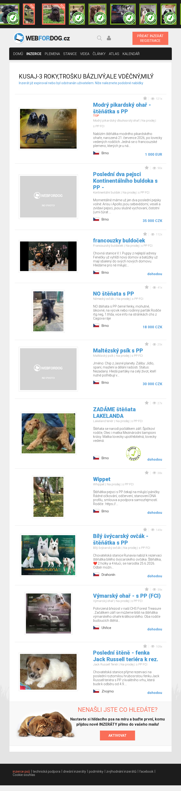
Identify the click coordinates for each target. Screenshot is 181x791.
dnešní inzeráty (74, 771)
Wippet (102, 479)
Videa (84, 54)
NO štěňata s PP (113, 294)
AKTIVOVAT (117, 735)
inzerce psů (21, 771)
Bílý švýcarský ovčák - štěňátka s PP (120, 539)
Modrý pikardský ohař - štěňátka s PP (122, 108)
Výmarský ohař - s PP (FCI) (127, 596)
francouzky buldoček (119, 240)
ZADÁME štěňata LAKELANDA (114, 412)
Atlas (114, 54)
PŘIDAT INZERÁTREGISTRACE (150, 38)
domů (18, 54)
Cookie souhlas (24, 775)
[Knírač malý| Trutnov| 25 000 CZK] (29, 14)
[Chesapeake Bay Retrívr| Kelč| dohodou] (97, 14)
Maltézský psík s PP (118, 351)
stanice (70, 54)
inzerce (33, 54)
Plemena (52, 54)
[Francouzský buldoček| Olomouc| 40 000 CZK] (77, 14)
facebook (146, 771)
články (99, 54)
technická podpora (46, 771)
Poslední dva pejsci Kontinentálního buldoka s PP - (125, 181)
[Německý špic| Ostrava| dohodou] (54, 14)
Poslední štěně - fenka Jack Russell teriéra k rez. (125, 656)
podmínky (96, 771)
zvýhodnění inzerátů (121, 771)
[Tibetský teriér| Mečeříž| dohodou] (168, 14)
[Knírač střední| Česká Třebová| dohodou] (123, 14)
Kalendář (131, 54)
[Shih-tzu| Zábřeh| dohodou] (148, 14)
